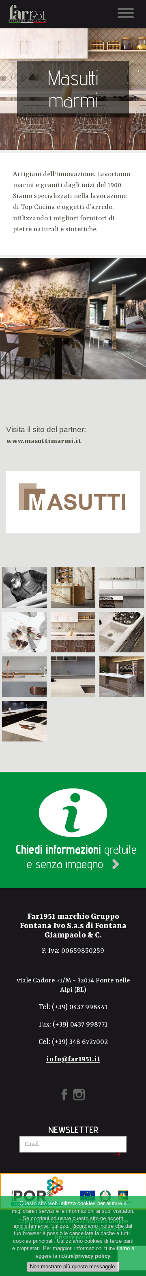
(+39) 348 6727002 (80, 1042)
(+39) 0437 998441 (79, 1007)
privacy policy (92, 1256)
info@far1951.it (73, 1059)
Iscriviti (114, 1154)
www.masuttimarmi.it (44, 441)
